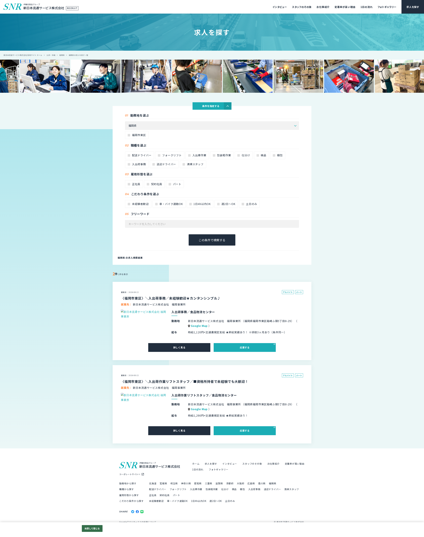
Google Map (199, 326)
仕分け (245, 155)
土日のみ (251, 204)
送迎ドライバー (166, 164)
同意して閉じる (92, 528)
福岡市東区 (138, 135)
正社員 (135, 184)
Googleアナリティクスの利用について (137, 521)
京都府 (230, 483)
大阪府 (240, 483)
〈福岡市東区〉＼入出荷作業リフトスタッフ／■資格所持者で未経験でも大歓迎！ (184, 381)
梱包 (279, 155)
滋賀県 (219, 483)
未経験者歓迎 (140, 204)
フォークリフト (171, 155)
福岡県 (272, 483)
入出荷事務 (138, 164)
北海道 (152, 483)
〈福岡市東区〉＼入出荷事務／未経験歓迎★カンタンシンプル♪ (171, 298)
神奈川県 (186, 483)
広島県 (251, 483)
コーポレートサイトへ (129, 474)
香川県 (261, 483)
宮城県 (163, 483)
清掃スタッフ (195, 164)
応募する (245, 347)
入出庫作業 (199, 155)
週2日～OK (228, 204)
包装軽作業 (223, 155)
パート (176, 184)
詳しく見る (179, 347)
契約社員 (156, 184)
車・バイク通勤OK (171, 204)
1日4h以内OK (202, 204)
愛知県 (197, 483)
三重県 (208, 483)
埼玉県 (174, 483)
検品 (263, 155)
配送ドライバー (141, 155)
